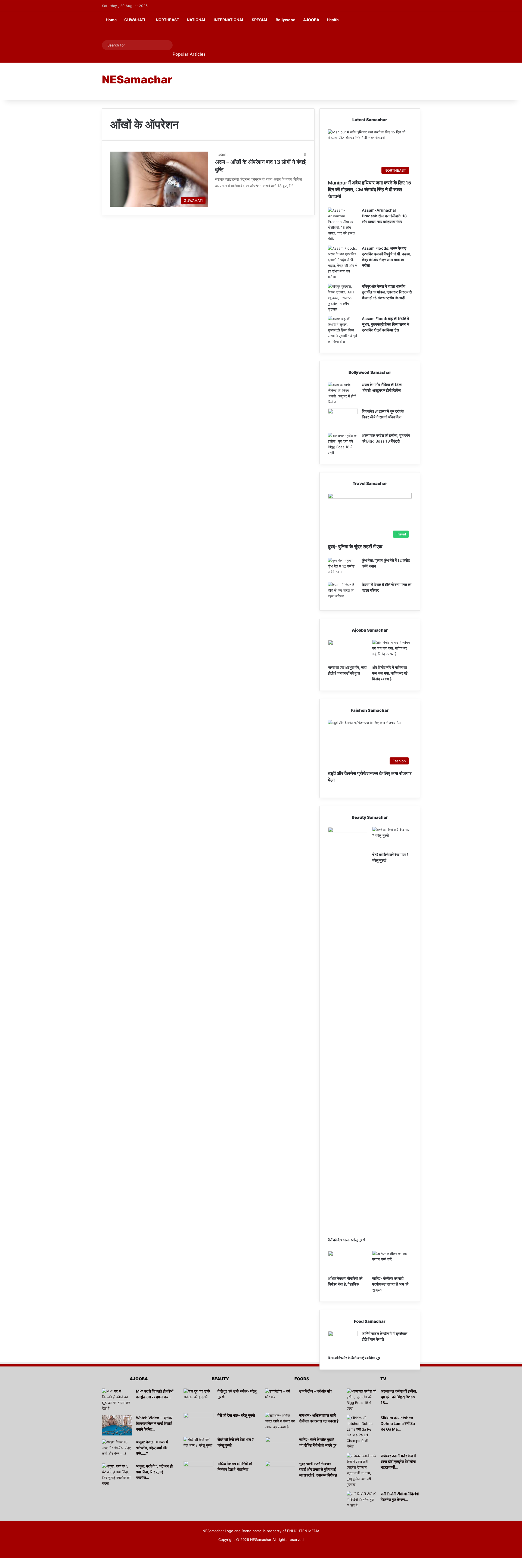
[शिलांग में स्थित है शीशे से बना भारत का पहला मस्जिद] (343, 592)
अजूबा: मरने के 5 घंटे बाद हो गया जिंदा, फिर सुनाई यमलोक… (154, 1472)
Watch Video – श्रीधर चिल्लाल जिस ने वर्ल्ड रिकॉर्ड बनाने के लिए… (154, 1423)
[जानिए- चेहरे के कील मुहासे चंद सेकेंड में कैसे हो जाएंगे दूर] (280, 1447)
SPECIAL (260, 19)
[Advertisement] (315, 81)
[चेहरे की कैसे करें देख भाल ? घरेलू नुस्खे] (392, 838)
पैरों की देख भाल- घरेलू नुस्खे (346, 1239)
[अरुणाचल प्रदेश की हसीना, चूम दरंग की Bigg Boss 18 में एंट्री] (343, 444)
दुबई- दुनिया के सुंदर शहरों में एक (355, 546)
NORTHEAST (167, 19)
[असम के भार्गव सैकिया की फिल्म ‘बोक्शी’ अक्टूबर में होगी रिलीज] (343, 393)
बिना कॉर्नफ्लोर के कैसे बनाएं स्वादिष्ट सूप (354, 1357)
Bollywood (286, 19)
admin (223, 154)
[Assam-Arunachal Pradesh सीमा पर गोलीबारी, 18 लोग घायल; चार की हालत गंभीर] (343, 225)
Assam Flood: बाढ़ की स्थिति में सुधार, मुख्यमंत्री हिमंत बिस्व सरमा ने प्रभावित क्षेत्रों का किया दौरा (385, 324)
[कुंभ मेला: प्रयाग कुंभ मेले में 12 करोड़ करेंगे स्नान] (343, 568)
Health (333, 19)
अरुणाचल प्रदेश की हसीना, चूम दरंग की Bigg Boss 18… (399, 1397)
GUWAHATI (134, 19)
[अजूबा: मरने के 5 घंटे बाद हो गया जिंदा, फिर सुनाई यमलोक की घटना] (117, 1474)
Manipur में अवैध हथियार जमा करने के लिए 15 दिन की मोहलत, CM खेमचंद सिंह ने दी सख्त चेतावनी (369, 189)
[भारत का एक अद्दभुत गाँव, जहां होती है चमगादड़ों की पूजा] (347, 651)
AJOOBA (311, 19)
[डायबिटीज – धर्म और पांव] (280, 1398)
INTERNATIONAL (229, 19)
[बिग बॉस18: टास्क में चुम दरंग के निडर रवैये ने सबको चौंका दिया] (343, 419)
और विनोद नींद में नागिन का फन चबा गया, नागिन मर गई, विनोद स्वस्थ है (390, 673)
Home (111, 19)
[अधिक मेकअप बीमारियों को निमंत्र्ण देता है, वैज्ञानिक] (347, 1262)
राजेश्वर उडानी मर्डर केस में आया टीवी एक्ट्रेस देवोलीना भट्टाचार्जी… (398, 1461)
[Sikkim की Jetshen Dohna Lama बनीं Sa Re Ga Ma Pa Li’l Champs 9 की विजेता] (362, 1432)
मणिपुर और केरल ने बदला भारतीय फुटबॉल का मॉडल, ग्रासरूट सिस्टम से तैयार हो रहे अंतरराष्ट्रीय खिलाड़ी (387, 292)
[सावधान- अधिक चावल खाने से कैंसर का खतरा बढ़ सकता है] (280, 1423)
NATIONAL (196, 19)
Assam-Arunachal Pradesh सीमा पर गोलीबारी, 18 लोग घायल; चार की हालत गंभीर (384, 216)
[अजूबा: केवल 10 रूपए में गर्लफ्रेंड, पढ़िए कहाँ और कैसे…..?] (117, 1449)
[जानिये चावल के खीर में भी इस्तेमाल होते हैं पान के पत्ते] (343, 1341)
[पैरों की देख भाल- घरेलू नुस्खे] (347, 1030)
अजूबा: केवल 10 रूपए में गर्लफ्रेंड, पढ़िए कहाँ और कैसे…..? (152, 1448)
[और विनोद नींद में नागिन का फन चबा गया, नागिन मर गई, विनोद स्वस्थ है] (392, 651)
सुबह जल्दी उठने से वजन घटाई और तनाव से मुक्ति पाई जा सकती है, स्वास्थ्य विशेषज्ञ (318, 1469)
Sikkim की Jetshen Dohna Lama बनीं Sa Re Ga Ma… (398, 1423)
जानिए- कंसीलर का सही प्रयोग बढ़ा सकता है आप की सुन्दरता (390, 1284)
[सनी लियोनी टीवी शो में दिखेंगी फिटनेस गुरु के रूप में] (362, 1501)
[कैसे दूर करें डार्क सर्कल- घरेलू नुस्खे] (198, 1398)
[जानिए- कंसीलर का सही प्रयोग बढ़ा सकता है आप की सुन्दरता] (392, 1262)
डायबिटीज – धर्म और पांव (315, 1391)
